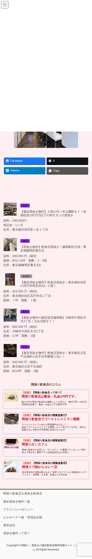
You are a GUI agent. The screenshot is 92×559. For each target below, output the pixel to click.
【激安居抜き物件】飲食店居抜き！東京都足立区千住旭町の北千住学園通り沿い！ (53, 354)
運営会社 (9, 525)
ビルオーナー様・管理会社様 (22, 517)
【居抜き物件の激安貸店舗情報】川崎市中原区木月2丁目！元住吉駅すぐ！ (53, 319)
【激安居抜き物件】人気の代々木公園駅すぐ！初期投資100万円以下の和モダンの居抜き (53, 213)
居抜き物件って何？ (16, 533)
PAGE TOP (85, 538)
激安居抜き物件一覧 (16, 501)
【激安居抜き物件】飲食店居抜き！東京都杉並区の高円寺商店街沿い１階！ (53, 284)
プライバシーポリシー (18, 509)
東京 (25, 205)
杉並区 (26, 276)
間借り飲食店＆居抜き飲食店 (22, 493)
